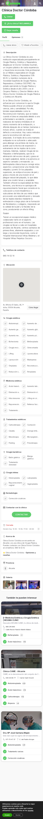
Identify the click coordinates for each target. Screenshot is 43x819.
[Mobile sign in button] (34, 3)
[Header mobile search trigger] (40, 3)
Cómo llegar (33, 307)
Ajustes (18, 815)
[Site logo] (13, 3)
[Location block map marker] (21, 284)
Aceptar (7, 815)
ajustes (30, 810)
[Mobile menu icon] (3, 3)
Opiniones (17, 37)
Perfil (4, 37)
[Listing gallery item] (9, 584)
